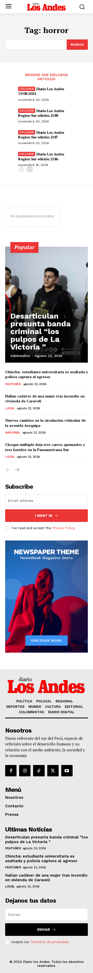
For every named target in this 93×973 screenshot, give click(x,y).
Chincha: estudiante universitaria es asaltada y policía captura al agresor (46, 374)
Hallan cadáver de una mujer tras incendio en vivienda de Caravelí (46, 877)
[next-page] (29, 169)
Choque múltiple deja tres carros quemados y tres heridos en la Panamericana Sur (45, 447)
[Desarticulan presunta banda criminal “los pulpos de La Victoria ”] (46, 305)
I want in (43, 516)
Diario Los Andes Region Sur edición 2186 (41, 156)
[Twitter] (53, 770)
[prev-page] (21, 169)
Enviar (43, 930)
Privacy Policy (63, 528)
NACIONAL (12, 432)
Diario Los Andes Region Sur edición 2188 (41, 113)
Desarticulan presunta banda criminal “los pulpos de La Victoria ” (40, 331)
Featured (13, 384)
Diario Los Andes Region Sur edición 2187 (41, 134)
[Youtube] (67, 770)
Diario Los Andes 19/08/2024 (41, 91)
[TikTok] (38, 770)
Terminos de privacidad (49, 942)
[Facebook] (11, 770)
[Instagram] (24, 770)
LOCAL (10, 408)
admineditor (20, 356)
